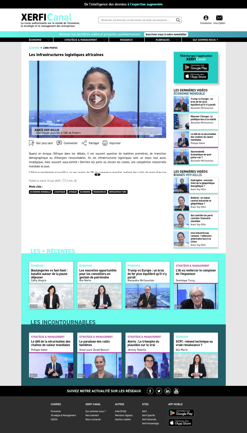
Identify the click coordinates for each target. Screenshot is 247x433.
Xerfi (144, 411)
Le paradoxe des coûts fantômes (94, 343)
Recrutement (92, 415)
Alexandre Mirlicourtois (202, 108)
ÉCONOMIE (35, 40)
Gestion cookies (123, 419)
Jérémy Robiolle (137, 350)
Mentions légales (124, 415)
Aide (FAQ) (120, 411)
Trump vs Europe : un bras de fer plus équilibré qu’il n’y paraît (203, 101)
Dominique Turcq (185, 280)
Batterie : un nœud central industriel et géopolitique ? (201, 200)
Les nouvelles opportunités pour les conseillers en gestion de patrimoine (98, 274)
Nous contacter (93, 419)
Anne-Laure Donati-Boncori (94, 350)
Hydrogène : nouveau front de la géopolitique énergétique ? (203, 183)
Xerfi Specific (148, 415)
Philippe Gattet (198, 143)
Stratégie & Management (63, 415)
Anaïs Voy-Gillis (198, 189)
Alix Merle (85, 280)
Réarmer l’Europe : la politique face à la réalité (203, 118)
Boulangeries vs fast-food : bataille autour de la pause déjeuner (49, 274)
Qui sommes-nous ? (95, 411)
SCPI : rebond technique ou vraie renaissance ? (194, 343)
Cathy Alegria (38, 280)
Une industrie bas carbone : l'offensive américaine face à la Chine (201, 237)
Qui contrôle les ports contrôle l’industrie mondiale (202, 218)
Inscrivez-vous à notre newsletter (166, 34)
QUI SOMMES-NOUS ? (205, 40)
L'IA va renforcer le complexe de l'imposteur (196, 272)
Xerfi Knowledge (150, 423)
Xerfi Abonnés (149, 419)
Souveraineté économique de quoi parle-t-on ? (201, 154)
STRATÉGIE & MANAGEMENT (80, 40)
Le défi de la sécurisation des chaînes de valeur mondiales (203, 137)
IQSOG (54, 419)
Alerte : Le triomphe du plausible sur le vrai (143, 343)
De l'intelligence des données (123, 4)
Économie (56, 411)
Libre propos (50, 47)
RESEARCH (126, 40)
